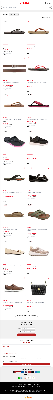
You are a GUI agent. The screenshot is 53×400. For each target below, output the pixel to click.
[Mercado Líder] (28, 378)
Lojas (46, 3)
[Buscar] (50, 7)
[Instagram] (26, 342)
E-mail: (19, 331)
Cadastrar (26, 335)
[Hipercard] (29, 372)
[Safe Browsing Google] (22, 378)
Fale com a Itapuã (26, 364)
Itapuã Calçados (24, 3)
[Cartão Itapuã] (17, 372)
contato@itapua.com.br (11, 361)
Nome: (19, 328)
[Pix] (38, 372)
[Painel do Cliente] (47, 3)
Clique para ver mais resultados (26, 315)
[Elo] (32, 372)
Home (3, 11)
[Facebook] (24, 342)
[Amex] (36, 372)
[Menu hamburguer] (3, 3)
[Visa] (22, 372)
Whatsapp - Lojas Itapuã (9, 356)
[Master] (26, 372)
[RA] (33, 378)
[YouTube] (29, 342)
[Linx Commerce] (29, 397)
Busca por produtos (8, 11)
